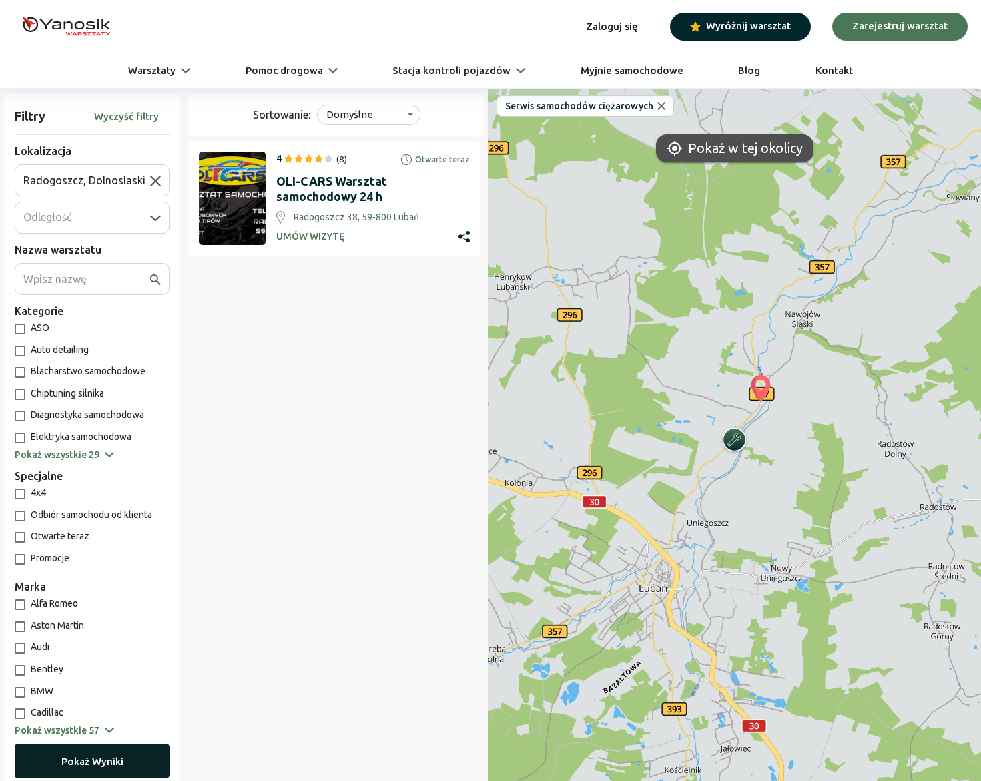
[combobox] (86, 180)
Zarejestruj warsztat (900, 25)
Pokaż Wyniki (92, 761)
